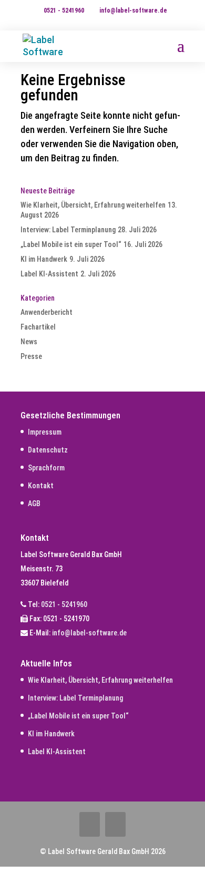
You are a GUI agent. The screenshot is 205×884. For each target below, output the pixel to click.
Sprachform (46, 468)
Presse (31, 356)
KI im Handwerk (43, 259)
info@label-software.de (89, 633)
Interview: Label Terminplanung (68, 229)
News (28, 341)
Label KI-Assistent (49, 274)
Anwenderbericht (46, 312)
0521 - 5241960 (64, 10)
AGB (34, 503)
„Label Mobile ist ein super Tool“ (70, 244)
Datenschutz (48, 450)
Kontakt (41, 485)
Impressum (45, 432)
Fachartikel (38, 327)
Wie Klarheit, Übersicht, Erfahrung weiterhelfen (93, 205)
